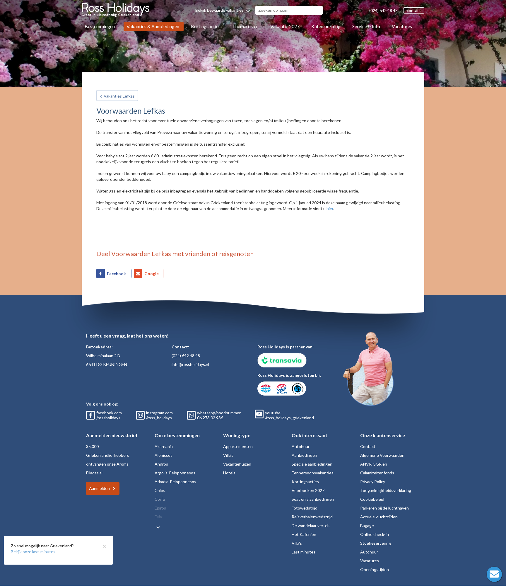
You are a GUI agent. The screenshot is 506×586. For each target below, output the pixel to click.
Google (151, 273)
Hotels (229, 472)
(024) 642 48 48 (383, 10)
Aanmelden (99, 488)
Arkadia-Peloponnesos (175, 481)
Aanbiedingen (304, 455)
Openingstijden (374, 569)
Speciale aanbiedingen (312, 463)
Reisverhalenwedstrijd (312, 516)
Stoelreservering (375, 543)
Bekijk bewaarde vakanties (220, 10)
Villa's (228, 455)
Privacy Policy (372, 481)
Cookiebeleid (372, 499)
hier (329, 208)
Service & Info (366, 26)
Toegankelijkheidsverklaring (385, 490)
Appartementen (238, 446)
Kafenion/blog (326, 26)
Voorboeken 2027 (308, 490)
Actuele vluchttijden (379, 516)
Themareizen (245, 26)
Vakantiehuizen (237, 463)
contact (414, 10)
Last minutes (303, 551)
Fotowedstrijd (304, 507)
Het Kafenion (304, 534)
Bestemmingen (100, 26)
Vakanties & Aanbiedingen (152, 26)
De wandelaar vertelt (311, 525)
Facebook (117, 273)
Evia (158, 516)
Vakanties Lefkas (119, 95)
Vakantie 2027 (285, 26)
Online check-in (374, 534)
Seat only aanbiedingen (313, 499)
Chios (160, 490)
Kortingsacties (205, 26)
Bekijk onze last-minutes (33, 551)
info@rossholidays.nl (190, 364)
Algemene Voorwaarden (382, 455)
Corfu (160, 499)
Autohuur (301, 446)
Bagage (367, 525)
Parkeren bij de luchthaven (384, 507)
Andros (161, 463)
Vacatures (402, 26)
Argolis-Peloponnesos (175, 472)
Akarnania (164, 446)
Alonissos (163, 455)
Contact (367, 446)
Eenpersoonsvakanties (313, 472)
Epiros (160, 507)
